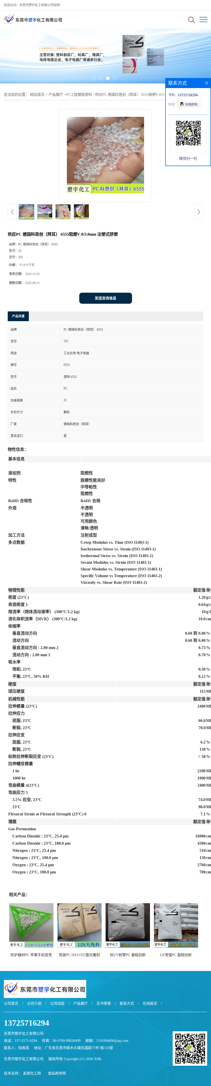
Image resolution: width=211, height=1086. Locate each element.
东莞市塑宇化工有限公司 (23, 1059)
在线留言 (150, 1003)
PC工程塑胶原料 (79, 95)
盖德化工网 (32, 1073)
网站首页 (37, 95)
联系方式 (127, 1003)
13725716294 (26, 1022)
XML (98, 1059)
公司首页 (11, 1003)
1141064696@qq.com (112, 1041)
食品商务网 (57, 1073)
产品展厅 (56, 95)
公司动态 (57, 1003)
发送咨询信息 (105, 298)
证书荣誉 (103, 1003)
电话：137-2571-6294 (20, 1041)
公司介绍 (34, 1003)
